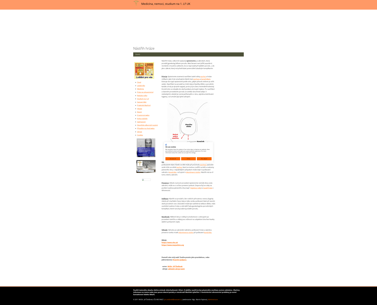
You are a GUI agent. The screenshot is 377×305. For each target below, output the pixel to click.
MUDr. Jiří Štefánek (175, 266)
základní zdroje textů (176, 269)
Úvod (139, 82)
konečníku (172, 172)
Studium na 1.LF (143, 99)
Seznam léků (141, 102)
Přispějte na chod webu (146, 128)
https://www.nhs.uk (170, 242)
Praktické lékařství (144, 105)
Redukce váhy (142, 95)
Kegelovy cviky (195, 188)
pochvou (196, 79)
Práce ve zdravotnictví (145, 92)
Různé (139, 112)
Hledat (139, 109)
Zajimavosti (141, 122)
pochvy (203, 76)
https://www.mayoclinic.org (173, 245)
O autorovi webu (143, 115)
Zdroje (139, 132)
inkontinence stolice (185, 232)
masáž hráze (207, 188)
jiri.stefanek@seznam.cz (173, 299)
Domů (137, 54)
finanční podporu (179, 260)
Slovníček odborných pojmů (147, 125)
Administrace (213, 299)
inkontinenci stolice (193, 172)
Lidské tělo (141, 86)
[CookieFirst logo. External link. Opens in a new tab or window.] (166, 145)
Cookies (140, 135)
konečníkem (205, 79)
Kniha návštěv (142, 119)
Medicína (140, 89)
